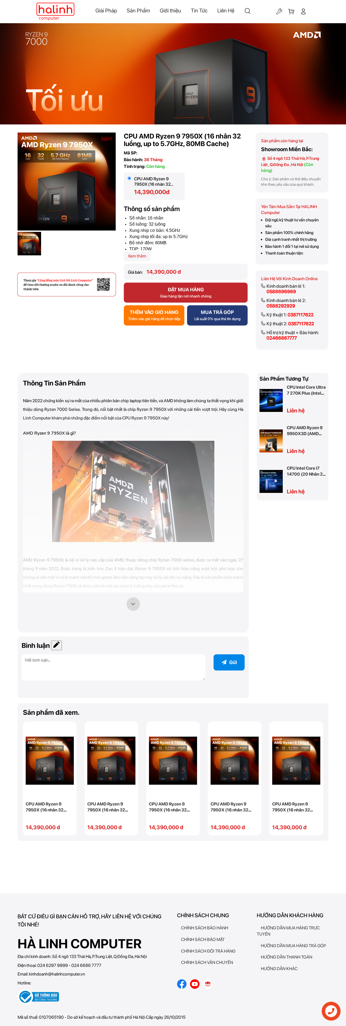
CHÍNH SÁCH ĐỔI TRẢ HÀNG (208, 951)
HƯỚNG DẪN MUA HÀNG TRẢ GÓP (293, 945)
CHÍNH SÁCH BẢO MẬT (203, 939)
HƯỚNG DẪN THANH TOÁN (286, 957)
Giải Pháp (106, 10)
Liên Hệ (225, 10)
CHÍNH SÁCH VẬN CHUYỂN (207, 962)
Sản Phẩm (138, 10)
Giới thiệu (170, 10)
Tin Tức (199, 10)
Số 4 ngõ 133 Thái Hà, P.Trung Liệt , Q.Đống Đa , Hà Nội (290, 164)
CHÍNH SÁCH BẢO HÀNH (204, 927)
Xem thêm (137, 256)
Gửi (233, 662)
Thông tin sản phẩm (54, 383)
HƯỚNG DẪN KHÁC (279, 968)
